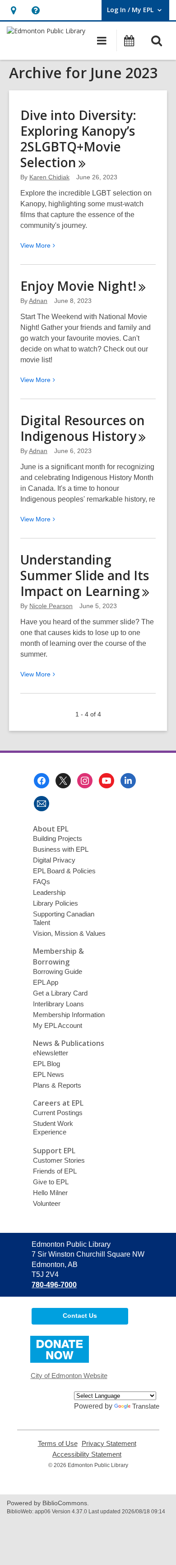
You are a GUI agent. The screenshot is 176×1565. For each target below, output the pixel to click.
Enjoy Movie (78, 285)
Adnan (38, 300)
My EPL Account (57, 1025)
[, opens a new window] (59, 1360)
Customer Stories (59, 1160)
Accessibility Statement (86, 1454)
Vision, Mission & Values (69, 933)
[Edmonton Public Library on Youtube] (106, 780)
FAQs (41, 881)
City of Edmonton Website (69, 1375)
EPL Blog (46, 1063)
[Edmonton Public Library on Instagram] (85, 780)
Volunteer (46, 1203)
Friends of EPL (55, 1171)
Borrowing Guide (57, 971)
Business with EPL (60, 849)
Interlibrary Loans (58, 1004)
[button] (13, 10)
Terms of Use (58, 1444)
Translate (145, 1406)
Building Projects (57, 838)
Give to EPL (51, 1182)
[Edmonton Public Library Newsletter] (41, 803)
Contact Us (80, 1315)
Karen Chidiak (49, 177)
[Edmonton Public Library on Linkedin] (128, 780)
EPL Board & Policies (64, 871)
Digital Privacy (54, 860)
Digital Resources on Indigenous (82, 428)
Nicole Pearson (51, 605)
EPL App (45, 982)
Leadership (49, 892)
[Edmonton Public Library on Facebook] (41, 780)
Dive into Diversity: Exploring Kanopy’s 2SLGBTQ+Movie (78, 139)
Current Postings (58, 1112)
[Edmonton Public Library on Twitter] (63, 780)
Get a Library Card (60, 993)
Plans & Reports (57, 1085)
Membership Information (69, 1014)
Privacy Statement (109, 1444)
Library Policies (55, 903)
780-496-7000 (54, 1285)
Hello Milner (50, 1192)
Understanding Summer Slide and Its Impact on (84, 575)
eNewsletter (50, 1053)
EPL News (48, 1074)
